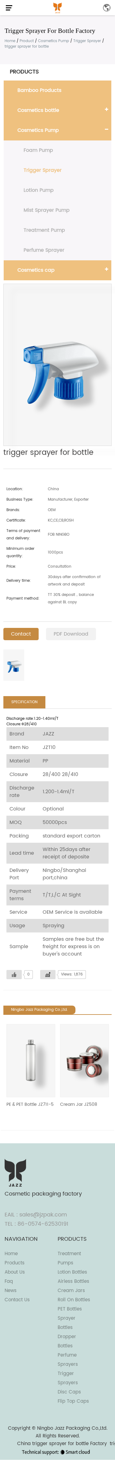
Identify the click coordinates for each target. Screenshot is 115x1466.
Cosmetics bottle (38, 110)
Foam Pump (38, 150)
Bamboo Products (39, 90)
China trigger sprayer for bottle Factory (62, 1444)
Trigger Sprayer (87, 41)
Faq (9, 1281)
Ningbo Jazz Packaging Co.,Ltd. (72, 1428)
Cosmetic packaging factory (43, 1193)
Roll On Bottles (74, 1300)
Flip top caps (73, 1401)
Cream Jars (71, 1291)
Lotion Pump (39, 190)
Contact (21, 634)
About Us (15, 1272)
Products (15, 1263)
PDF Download (71, 634)
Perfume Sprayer (44, 250)
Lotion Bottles (72, 1272)
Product (27, 41)
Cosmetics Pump (53, 41)
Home (10, 41)
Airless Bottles (73, 1281)
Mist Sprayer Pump (47, 210)
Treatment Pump (44, 230)
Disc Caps (69, 1392)
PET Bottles (70, 1309)
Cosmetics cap (36, 270)
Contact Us (17, 1300)
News (11, 1291)
